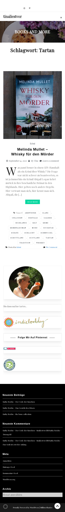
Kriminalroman (18, 228)
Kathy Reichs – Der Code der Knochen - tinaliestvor (24, 430)
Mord (35, 228)
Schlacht (29, 233)
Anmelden (7, 461)
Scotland (34, 238)
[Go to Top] (57, 505)
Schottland (17, 238)
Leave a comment (50, 160)
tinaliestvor (12, 16)
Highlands (21, 223)
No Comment (51, 247)
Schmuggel (47, 233)
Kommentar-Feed (10, 473)
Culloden (17, 218)
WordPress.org (9, 479)
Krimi (32, 143)
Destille (33, 218)
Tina (36, 160)
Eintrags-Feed (9, 467)
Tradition (25, 243)
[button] (5, 506)
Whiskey (40, 243)
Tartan (50, 238)
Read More (32, 202)
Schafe (15, 233)
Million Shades (46, 507)
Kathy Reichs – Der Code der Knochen (19, 402)
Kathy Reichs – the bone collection (17, 414)
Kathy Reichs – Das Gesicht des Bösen (19, 408)
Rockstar (49, 228)
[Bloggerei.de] (9, 348)
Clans (45, 213)
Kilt (35, 223)
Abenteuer (30, 213)
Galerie (48, 218)
